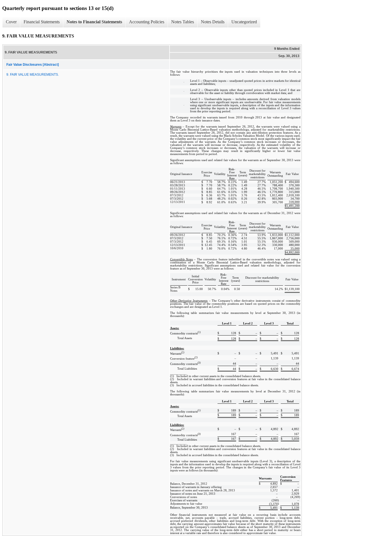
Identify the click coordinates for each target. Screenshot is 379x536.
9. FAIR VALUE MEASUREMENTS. (32, 74)
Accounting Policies (146, 21)
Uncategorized (244, 21)
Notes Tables (182, 21)
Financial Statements (42, 21)
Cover (11, 21)
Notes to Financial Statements (94, 21)
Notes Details (212, 21)
